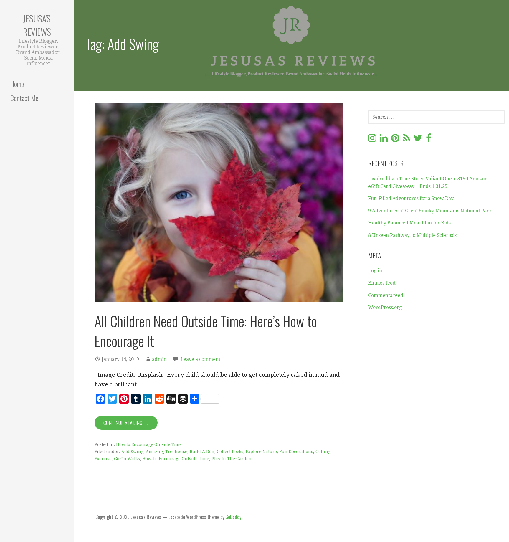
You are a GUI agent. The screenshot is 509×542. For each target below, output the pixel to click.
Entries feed (382, 283)
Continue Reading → (126, 423)
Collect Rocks (230, 451)
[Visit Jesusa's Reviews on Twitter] (418, 140)
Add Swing (132, 451)
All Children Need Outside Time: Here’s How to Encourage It (206, 330)
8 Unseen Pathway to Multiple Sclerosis (412, 235)
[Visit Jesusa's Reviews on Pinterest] (395, 140)
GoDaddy (233, 516)
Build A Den (202, 451)
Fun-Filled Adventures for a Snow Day (411, 198)
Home (17, 83)
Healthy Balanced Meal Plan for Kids (409, 223)
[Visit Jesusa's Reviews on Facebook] (428, 140)
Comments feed (385, 295)
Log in (375, 270)
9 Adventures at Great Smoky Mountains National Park (430, 211)
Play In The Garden (231, 458)
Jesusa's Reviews (37, 25)
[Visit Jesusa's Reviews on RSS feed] (406, 140)
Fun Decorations (296, 451)
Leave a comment (200, 359)
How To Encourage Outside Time (175, 458)
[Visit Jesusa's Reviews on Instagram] (372, 140)
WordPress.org (385, 307)
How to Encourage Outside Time (149, 444)
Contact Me (24, 97)
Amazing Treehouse (166, 451)
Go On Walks (127, 458)
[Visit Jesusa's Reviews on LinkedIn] (384, 140)
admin (159, 359)
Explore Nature (261, 451)
